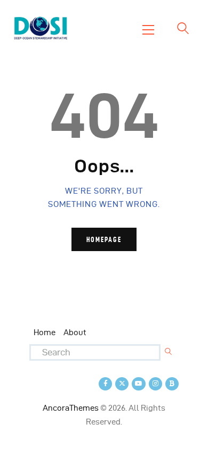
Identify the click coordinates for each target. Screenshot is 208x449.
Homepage (104, 239)
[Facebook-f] (105, 383)
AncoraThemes (71, 408)
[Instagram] (155, 383)
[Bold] (172, 383)
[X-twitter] (122, 383)
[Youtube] (138, 383)
